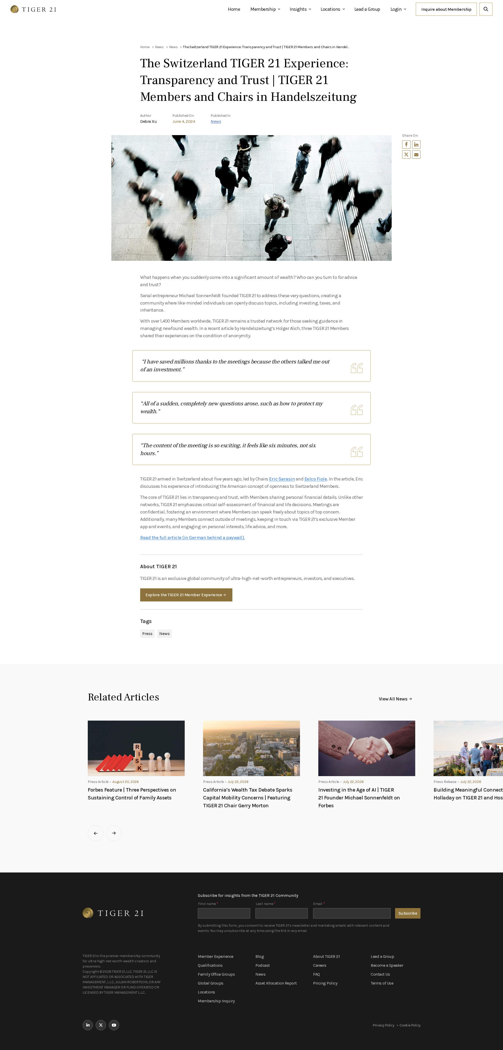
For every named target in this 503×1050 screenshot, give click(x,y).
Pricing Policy (325, 983)
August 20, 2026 (125, 782)
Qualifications (210, 965)
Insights (298, 9)
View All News (393, 699)
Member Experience (215, 956)
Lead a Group (367, 9)
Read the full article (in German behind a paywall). (192, 537)
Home (234, 9)
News (216, 121)
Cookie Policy (410, 1025)
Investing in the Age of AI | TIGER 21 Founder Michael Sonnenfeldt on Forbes (359, 798)
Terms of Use (382, 983)
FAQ (316, 974)
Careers (319, 965)
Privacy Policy (383, 1025)
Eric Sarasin (282, 479)
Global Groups (210, 983)
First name (208, 904)
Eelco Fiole (315, 479)
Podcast (262, 965)
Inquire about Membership (446, 9)
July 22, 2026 (238, 782)
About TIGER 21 (326, 956)
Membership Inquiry (216, 1000)
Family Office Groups (216, 974)
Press (147, 633)
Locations (330, 9)
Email (319, 904)
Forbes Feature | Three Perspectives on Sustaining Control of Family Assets (132, 794)
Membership (263, 9)
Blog (259, 956)
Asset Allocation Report (276, 983)
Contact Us (380, 974)
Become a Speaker (387, 965)
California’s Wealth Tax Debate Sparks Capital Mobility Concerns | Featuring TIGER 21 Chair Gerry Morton (247, 798)
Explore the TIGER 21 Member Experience (183, 594)
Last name (266, 904)
